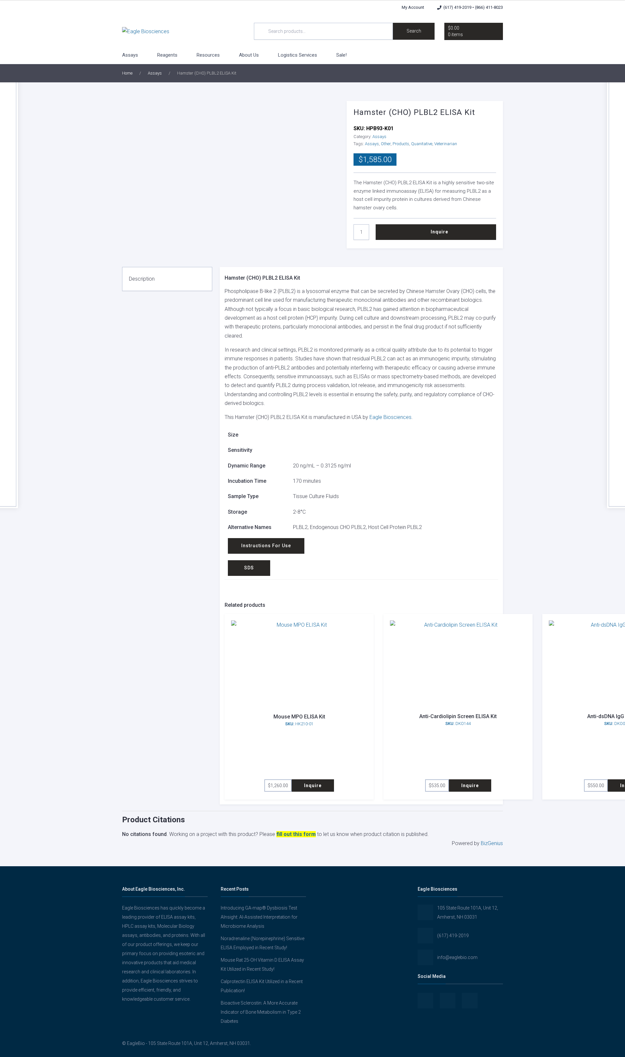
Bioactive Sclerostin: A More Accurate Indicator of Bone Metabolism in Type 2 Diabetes (261, 1012)
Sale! (341, 55)
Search (414, 31)
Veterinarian (445, 143)
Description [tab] (142, 279)
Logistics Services (297, 55)
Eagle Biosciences (390, 417)
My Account (413, 7)
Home (127, 73)
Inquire (439, 231)
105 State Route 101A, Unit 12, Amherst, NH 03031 (467, 912)
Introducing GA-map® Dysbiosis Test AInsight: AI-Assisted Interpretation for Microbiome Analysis (259, 917)
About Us (249, 55)
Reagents (167, 55)
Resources (208, 55)
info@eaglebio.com (457, 957)
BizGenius (492, 843)
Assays (130, 55)
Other (386, 143)
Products (401, 143)
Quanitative (421, 143)
